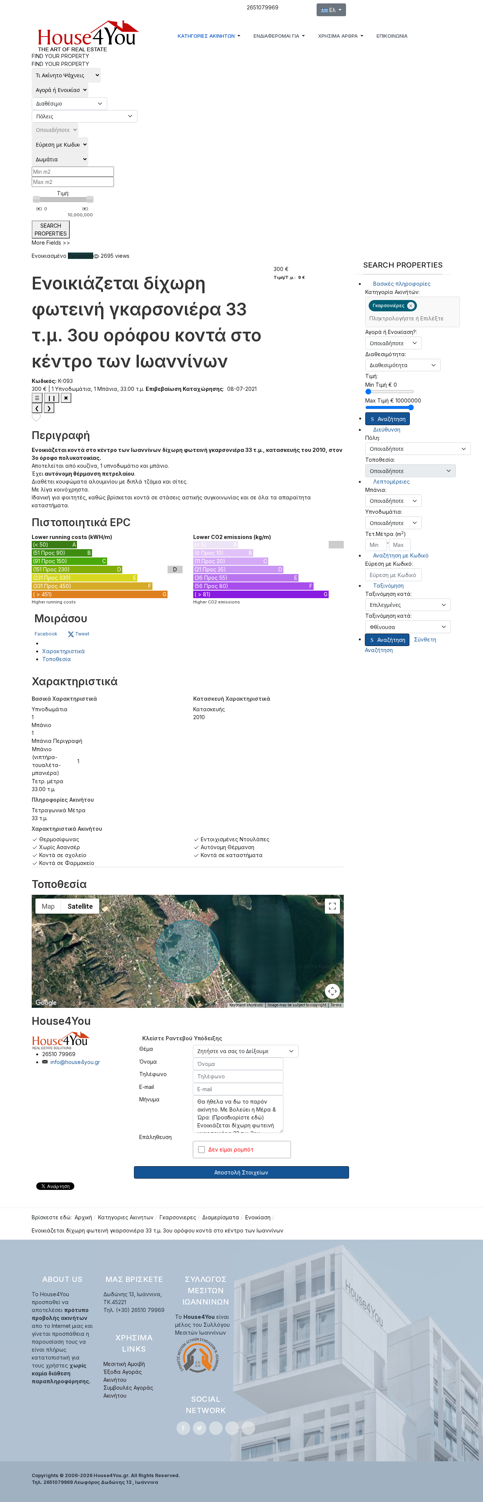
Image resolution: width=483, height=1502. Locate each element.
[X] (199, 1428)
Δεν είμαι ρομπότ (231, 1149)
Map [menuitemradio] (48, 906)
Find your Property (60, 64)
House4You (61, 1021)
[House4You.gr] (88, 36)
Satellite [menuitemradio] (80, 906)
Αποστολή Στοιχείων (241, 1172)
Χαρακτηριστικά (63, 651)
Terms (336, 1005)
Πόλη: (372, 438)
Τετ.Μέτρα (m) (385, 533)
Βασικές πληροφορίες (401, 283)
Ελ (332, 10)
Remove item (411, 305)
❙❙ (51, 398)
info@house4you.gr (75, 1062)
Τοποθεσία (56, 659)
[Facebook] (183, 1428)
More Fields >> (51, 242)
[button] (210, 36)
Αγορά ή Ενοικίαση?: (391, 332)
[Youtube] (232, 1428)
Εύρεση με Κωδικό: (389, 563)
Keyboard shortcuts (246, 1005)
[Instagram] (216, 1428)
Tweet (81, 634)
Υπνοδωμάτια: (383, 511)
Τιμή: (63, 193)
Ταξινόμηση (388, 585)
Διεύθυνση (386, 429)
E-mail (146, 1087)
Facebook (46, 634)
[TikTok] (248, 1428)
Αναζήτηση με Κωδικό (400, 555)
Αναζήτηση (392, 419)
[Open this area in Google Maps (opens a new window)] (46, 1003)
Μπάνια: (375, 490)
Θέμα (146, 1049)
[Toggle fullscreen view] (332, 906)
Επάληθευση (155, 1137)
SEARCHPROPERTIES (51, 229)
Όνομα (148, 1061)
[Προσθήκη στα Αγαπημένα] (36, 417)
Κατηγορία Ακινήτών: (392, 292)
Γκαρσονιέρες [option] (387, 305)
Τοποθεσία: (380, 459)
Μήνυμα (149, 1099)
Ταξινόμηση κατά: (388, 594)
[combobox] (412, 312)
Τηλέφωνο (153, 1074)
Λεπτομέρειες (391, 481)
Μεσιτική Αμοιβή (124, 1364)
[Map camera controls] (332, 991)
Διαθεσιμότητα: (385, 354)
